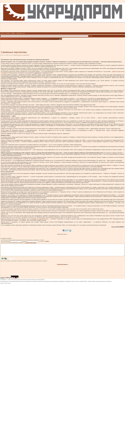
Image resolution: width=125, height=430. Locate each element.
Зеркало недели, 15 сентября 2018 (21, 55)
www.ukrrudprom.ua (28, 281)
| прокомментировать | (62, 264)
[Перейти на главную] (62, 31)
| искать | (91, 36)
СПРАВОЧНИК (19, 33)
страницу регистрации (30, 242)
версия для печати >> (62, 234)
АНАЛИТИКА (7, 33)
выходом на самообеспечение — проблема (43, 218)
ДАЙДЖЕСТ (13, 33)
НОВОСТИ (3, 33)
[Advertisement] (20, 42)
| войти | (47, 241)
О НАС (23, 33)
